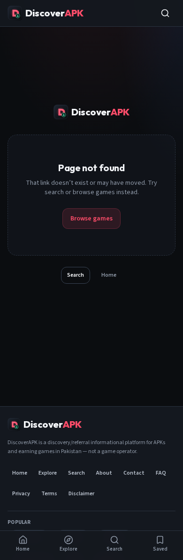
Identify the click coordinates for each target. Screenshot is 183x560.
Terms (49, 494)
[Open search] (165, 13)
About (104, 473)
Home (108, 275)
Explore (47, 473)
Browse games (91, 218)
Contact (134, 473)
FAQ (161, 473)
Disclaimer (81, 494)
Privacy (21, 494)
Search (75, 275)
